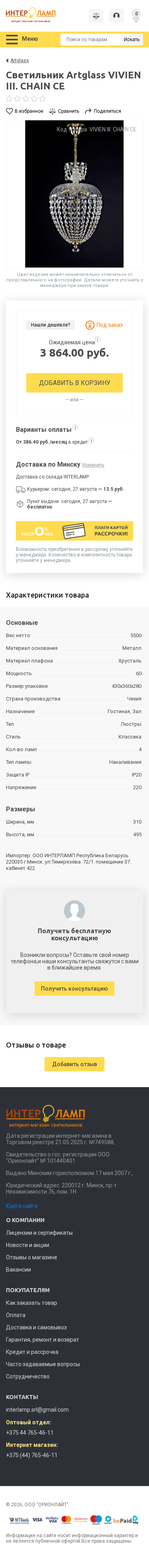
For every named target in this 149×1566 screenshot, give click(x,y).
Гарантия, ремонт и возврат (42, 1339)
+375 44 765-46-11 (30, 1432)
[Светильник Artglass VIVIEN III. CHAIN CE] (74, 194)
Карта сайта (22, 1206)
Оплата (15, 1315)
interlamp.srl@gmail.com (37, 1410)
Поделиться (107, 111)
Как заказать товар (31, 1303)
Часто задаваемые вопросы (43, 1364)
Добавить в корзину (74, 383)
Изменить (93, 465)
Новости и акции (27, 1245)
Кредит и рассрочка (32, 1352)
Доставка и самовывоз (36, 1327)
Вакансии (18, 1269)
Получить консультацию (74, 988)
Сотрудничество (28, 1376)
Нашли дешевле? (50, 325)
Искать (131, 39)
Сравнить (68, 111)
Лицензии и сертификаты (39, 1233)
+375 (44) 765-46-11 (32, 1455)
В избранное (29, 111)
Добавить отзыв (74, 1064)
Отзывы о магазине (31, 1257)
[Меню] (12, 40)
